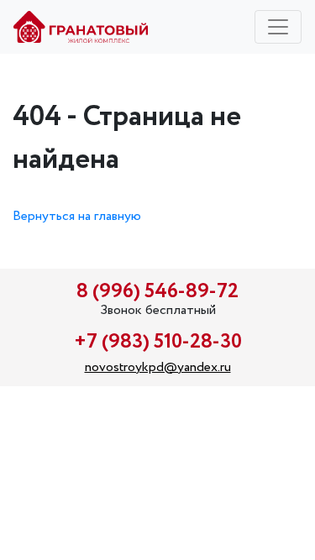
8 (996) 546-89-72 (157, 291)
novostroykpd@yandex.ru (158, 367)
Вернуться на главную (77, 216)
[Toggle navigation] (278, 27)
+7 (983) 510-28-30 (158, 342)
